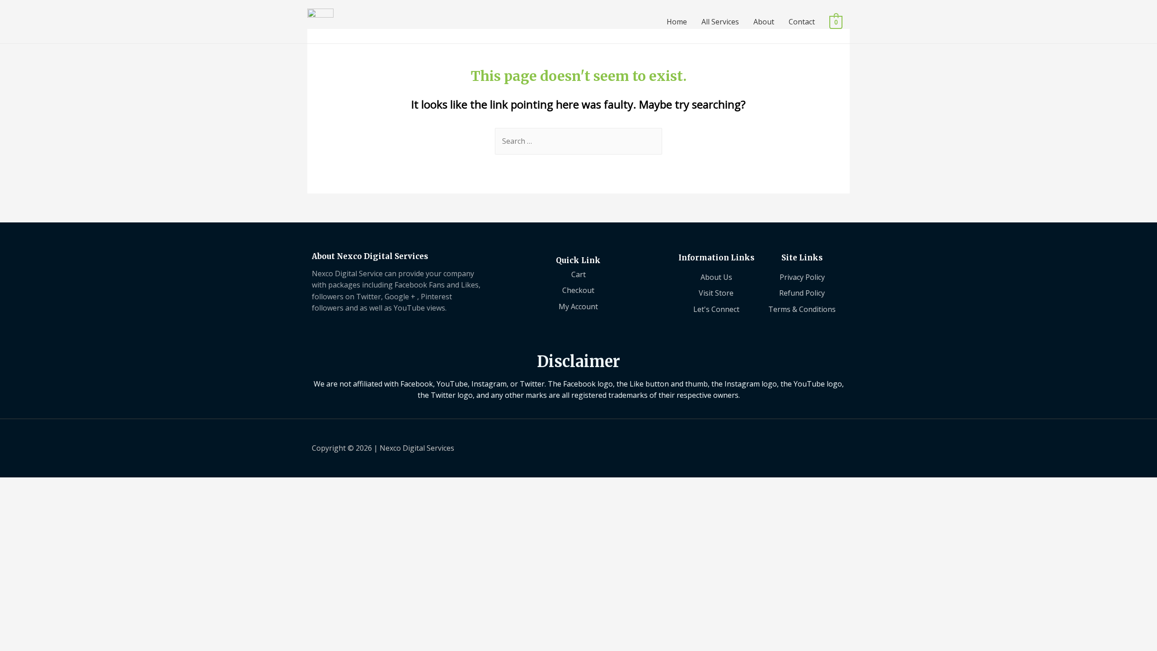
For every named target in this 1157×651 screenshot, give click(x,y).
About (763, 22)
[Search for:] (578, 141)
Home (677, 22)
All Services (720, 22)
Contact (802, 22)
